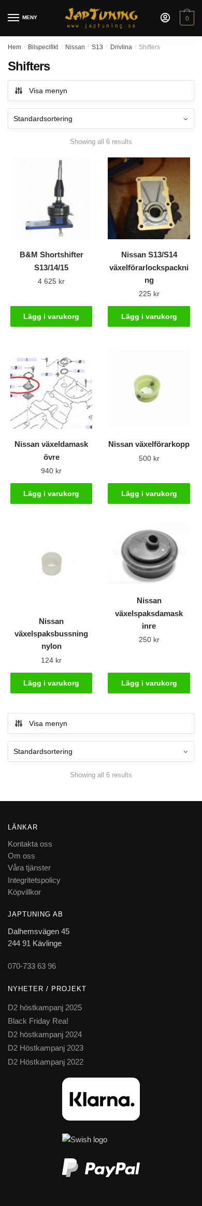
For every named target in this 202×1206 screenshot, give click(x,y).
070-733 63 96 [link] (32, 966)
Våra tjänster (29, 867)
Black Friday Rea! (38, 1020)
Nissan (75, 47)
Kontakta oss (30, 843)
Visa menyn (48, 90)
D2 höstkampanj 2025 (45, 1007)
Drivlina (121, 47)
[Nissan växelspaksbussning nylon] (51, 564)
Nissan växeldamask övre (51, 450)
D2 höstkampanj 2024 (45, 1034)
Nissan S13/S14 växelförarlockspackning (149, 267)
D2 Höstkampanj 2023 (45, 1047)
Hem (14, 47)
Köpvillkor (24, 892)
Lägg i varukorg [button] (51, 316)
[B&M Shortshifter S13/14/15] (51, 198)
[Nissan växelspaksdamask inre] (149, 554)
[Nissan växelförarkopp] (149, 388)
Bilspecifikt (43, 47)
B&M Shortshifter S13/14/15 (51, 260)
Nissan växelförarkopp (149, 444)
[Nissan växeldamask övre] (51, 388)
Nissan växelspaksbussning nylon (51, 634)
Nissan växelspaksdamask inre (149, 613)
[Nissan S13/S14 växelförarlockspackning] (149, 198)
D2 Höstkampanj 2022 (45, 1061)
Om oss (21, 855)
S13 (97, 47)
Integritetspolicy (34, 880)
